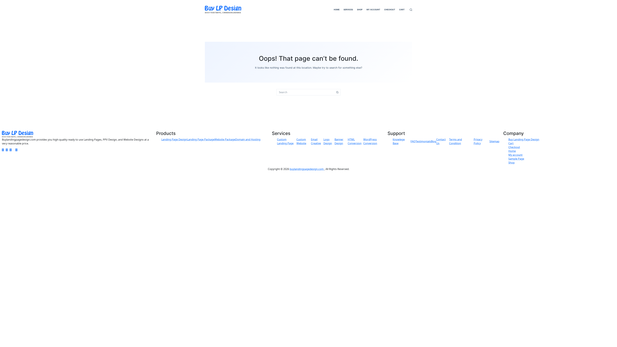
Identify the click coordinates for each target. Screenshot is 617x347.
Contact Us (441, 141)
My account (373, 9)
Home (337, 9)
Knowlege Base (399, 141)
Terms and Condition (455, 141)
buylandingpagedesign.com (307, 169)
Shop (359, 9)
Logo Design (327, 141)
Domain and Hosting (247, 139)
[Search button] (337, 92)
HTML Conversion (355, 141)
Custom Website (301, 141)
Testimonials (423, 141)
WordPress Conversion (370, 141)
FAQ (413, 141)
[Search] (411, 10)
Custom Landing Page (285, 141)
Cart (402, 9)
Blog (433, 141)
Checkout (389, 9)
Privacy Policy (478, 141)
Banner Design (339, 141)
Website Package (225, 139)
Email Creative (316, 141)
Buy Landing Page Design (523, 139)
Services (348, 9)
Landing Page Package (201, 139)
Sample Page (516, 158)
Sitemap (494, 141)
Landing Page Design (174, 139)
